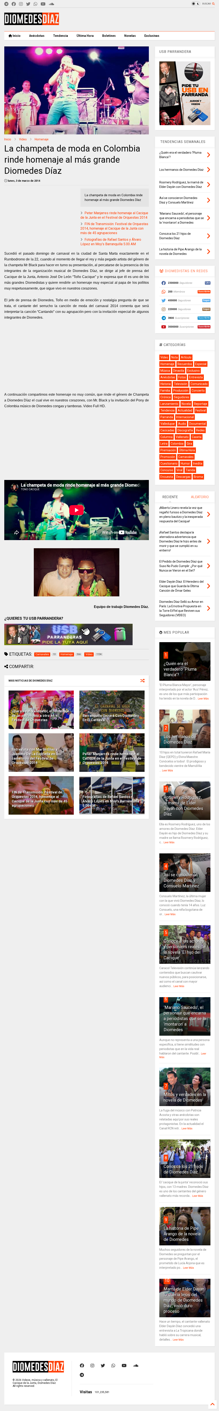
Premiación (168, 450)
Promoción (167, 457)
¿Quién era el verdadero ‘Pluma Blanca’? (180, 669)
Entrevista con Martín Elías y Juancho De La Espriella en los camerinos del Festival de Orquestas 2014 (36, 756)
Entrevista (196, 377)
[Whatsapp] (35, 4)
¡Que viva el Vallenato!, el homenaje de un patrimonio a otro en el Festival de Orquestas (40, 715)
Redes (200, 430)
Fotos (182, 377)
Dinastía (178, 370)
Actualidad (185, 410)
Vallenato (182, 437)
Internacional (185, 417)
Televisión (180, 384)
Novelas (130, 35)
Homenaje (42, 139)
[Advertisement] (137, 19)
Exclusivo (193, 370)
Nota (174, 357)
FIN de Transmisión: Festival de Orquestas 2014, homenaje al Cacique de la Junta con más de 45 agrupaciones (114, 228)
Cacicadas (167, 430)
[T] (6, 4)
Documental (197, 423)
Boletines (109, 35)
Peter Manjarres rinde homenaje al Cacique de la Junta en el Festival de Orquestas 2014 (114, 215)
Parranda (166, 417)
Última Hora (85, 35)
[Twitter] (28, 4)
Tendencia (60, 35)
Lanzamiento (169, 403)
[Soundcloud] (51, 4)
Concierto (198, 390)
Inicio (16, 35)
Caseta (196, 437)
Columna (166, 437)
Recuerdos (185, 364)
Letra (163, 443)
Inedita (197, 463)
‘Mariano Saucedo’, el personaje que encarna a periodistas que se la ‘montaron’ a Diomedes (185, 1018)
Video (23, 139)
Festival (200, 410)
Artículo (186, 357)
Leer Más (203, 698)
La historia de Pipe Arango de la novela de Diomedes (182, 1234)
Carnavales (186, 457)
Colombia (177, 443)
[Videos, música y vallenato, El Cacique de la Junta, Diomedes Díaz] (31, 23)
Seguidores (181, 397)
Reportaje (200, 403)
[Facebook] (14, 4)
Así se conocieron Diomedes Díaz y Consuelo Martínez (181, 880)
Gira (189, 443)
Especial (200, 364)
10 (167, 1280)
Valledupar (167, 423)
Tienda (190, 470)
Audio (182, 423)
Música (165, 370)
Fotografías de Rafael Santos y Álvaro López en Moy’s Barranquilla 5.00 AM (110, 242)
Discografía (185, 430)
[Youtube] (43, 4)
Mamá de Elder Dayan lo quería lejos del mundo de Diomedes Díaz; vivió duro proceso (184, 1300)
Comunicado (199, 384)
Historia (165, 384)
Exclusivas (151, 35)
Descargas (183, 476)
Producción (180, 390)
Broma (198, 476)
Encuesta (166, 476)
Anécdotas (36, 35)
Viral (179, 470)
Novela (186, 403)
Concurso (166, 470)
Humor (185, 463)
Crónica (165, 397)
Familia (165, 390)
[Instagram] (21, 4)
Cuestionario (169, 463)
